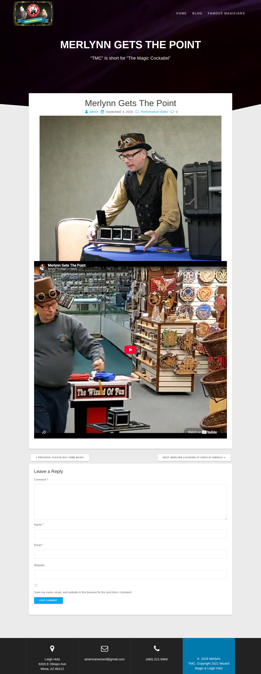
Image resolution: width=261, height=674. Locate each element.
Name (39, 524)
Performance (150, 112)
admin (93, 112)
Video (164, 112)
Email (38, 545)
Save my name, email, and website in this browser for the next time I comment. (83, 592)
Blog (197, 13)
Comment (41, 479)
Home (181, 13)
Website (39, 565)
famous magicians (226, 13)
